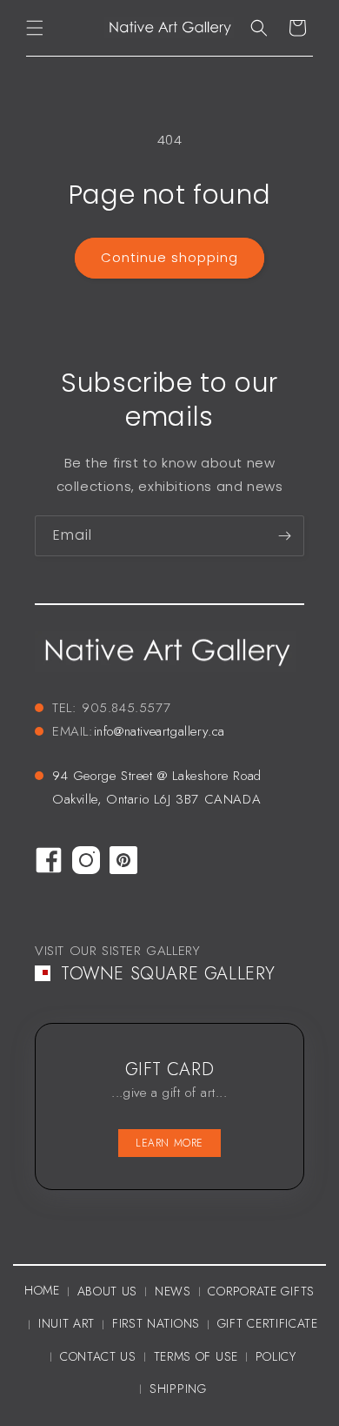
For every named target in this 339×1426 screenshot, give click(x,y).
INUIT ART (66, 1323)
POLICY (276, 1356)
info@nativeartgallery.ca (159, 731)
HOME (42, 1290)
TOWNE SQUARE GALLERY (168, 973)
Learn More (169, 1143)
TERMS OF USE (196, 1356)
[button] (35, 28)
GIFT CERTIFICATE (267, 1323)
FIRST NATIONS (156, 1323)
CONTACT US (98, 1356)
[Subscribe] (284, 535)
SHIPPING (178, 1388)
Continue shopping (169, 257)
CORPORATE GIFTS (261, 1291)
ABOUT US (107, 1291)
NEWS (173, 1291)
